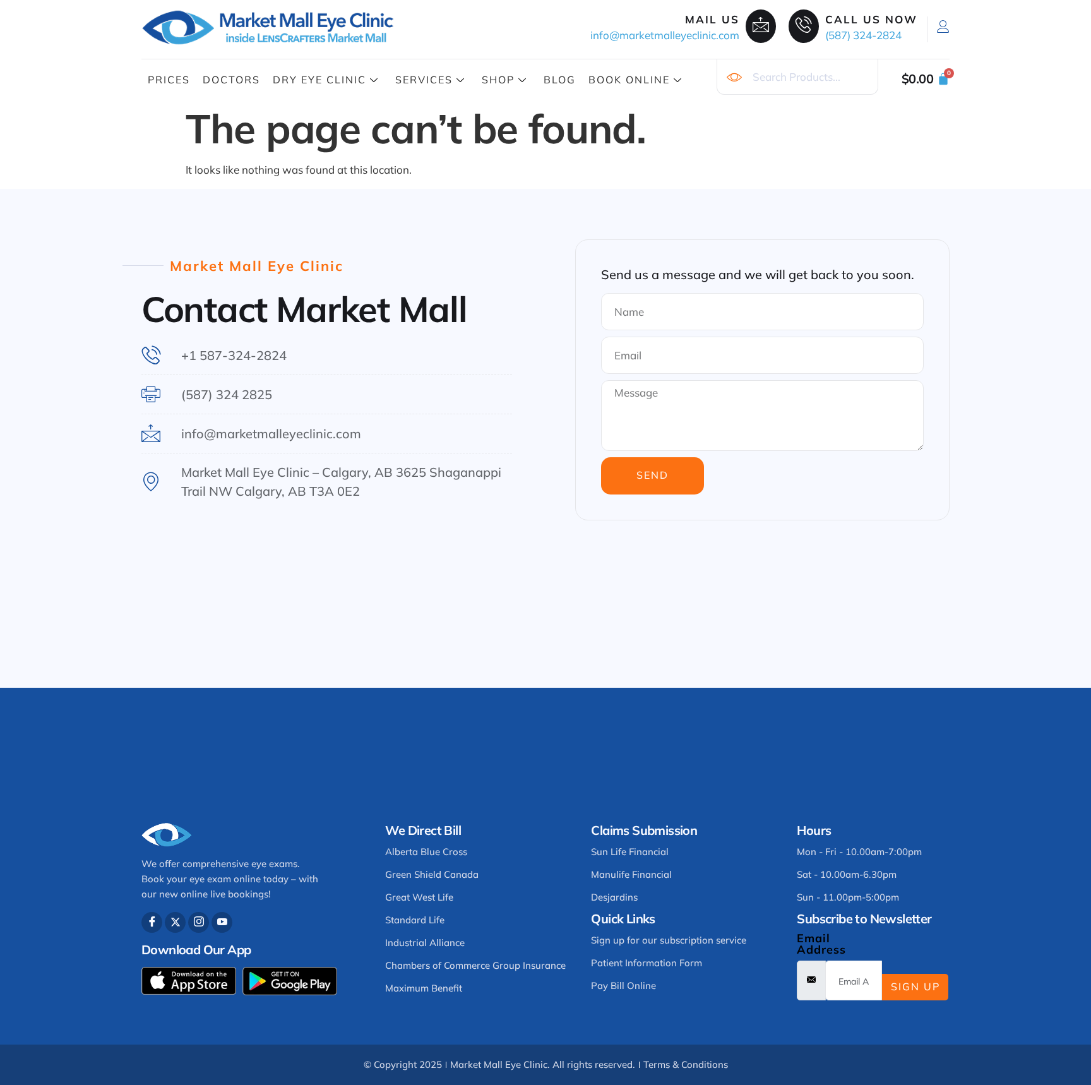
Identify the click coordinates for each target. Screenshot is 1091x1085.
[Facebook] (151, 922)
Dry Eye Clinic (319, 79)
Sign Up (915, 986)
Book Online (629, 79)
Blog (560, 79)
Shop (498, 79)
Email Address (821, 944)
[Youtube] (222, 922)
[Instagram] (198, 922)
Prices (169, 79)
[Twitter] (175, 922)
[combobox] (797, 77)
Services (424, 79)
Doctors (231, 79)
